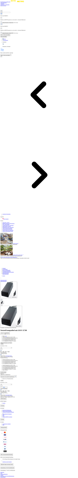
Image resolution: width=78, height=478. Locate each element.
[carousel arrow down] (1, 305)
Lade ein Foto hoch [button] (5, 22)
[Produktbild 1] (2, 302)
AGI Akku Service (9, 355)
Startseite (4, 268)
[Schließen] (1, 56)
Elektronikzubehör (6, 273)
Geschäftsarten (5, 269)
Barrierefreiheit (2, 477)
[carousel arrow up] (1, 300)
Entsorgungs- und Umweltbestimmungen (7, 476)
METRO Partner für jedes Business (8, 223)
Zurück (4, 275)
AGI (6, 336)
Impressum (2, 472)
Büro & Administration (6, 270)
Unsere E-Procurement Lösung (8, 231)
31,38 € (2, 380)
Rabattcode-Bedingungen (7, 410)
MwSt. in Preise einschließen (5, 55)
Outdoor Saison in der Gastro (18, 254)
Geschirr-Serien (15, 243)
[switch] (3, 36)
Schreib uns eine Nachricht (7, 461)
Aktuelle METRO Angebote (7, 416)
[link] (40, 44)
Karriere (4, 403)
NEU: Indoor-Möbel (6, 224)
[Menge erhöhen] (11, 347)
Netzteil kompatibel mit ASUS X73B (13, 330)
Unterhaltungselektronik (7, 271)
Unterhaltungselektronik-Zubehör (8, 272)
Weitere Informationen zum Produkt (6, 342)
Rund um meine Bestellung (7, 411)
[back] (1, 11)
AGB (1, 473)
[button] (39, 278)
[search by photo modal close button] (1, 18)
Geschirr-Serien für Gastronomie (8, 225)
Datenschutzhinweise (4, 474)
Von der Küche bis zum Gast (7, 229)
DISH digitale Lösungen (7, 226)
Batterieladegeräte (6, 274)
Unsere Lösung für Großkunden (8, 230)
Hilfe (3, 424)
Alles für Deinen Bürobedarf (7, 228)
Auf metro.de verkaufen (7, 423)
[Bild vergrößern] (11, 316)
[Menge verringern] (0, 347)
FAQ (3, 415)
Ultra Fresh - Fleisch (6, 222)
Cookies (1, 475)
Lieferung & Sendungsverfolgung (8, 412)
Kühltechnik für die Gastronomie (8, 227)
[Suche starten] (1, 24)
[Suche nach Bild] (1, 14)
